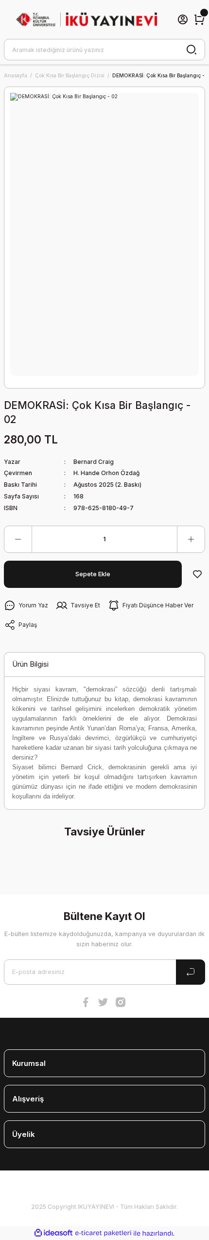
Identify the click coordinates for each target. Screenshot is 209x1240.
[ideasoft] (53, 1233)
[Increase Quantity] (191, 539)
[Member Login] (183, 19)
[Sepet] (199, 19)
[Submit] (190, 972)
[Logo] (86, 20)
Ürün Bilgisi (30, 664)
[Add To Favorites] (197, 574)
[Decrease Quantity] (18, 539)
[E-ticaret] (103, 1233)
